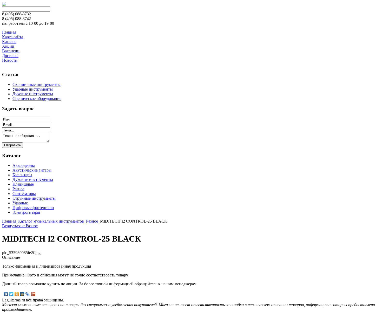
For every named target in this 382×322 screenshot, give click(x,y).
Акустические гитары (31, 170)
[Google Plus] (33, 294)
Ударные (20, 203)
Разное (18, 189)
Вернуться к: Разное (20, 226)
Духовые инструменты (32, 94)
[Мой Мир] (22, 294)
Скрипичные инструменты (36, 84)
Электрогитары (26, 212)
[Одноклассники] (16, 294)
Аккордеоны (23, 165)
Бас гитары (22, 175)
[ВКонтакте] (6, 294)
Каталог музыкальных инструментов (51, 221)
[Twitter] (11, 294)
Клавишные (23, 184)
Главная (9, 221)
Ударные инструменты (32, 89)
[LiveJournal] (27, 294)
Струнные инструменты (34, 198)
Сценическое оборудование (36, 98)
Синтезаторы (24, 193)
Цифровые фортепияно (33, 207)
